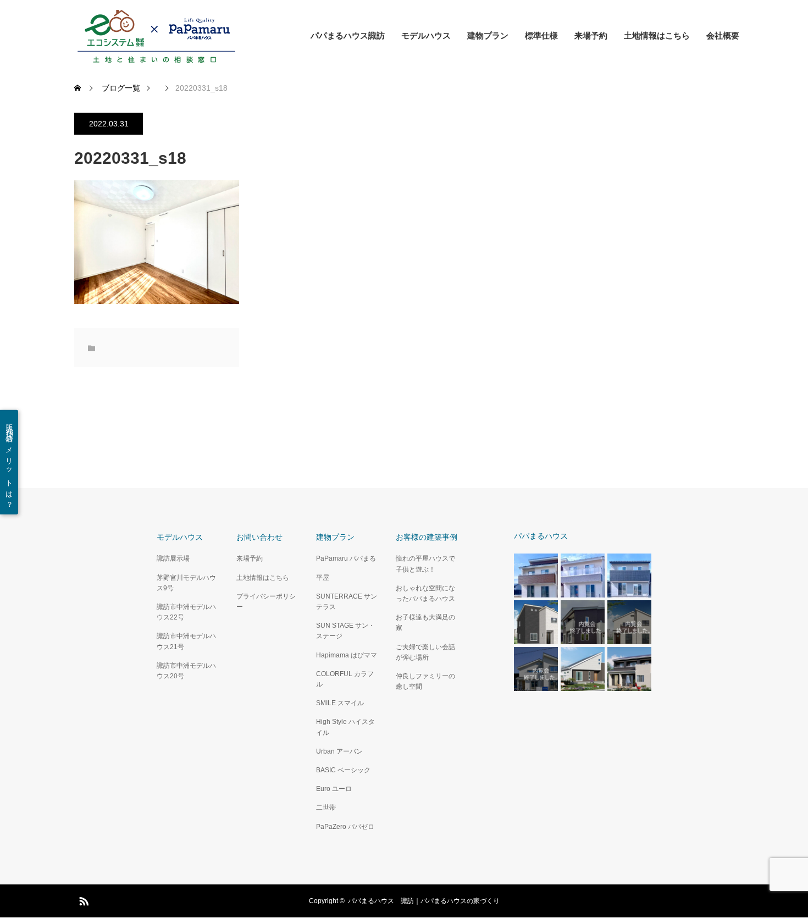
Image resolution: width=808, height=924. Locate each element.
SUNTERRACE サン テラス (346, 602)
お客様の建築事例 (426, 537)
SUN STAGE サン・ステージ (345, 631)
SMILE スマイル (340, 703)
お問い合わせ (259, 537)
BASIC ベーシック (343, 770)
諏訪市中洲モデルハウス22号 (186, 612)
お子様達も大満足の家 (425, 622)
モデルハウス (426, 35)
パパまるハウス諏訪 (348, 35)
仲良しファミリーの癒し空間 (425, 681)
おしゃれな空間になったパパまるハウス (425, 593)
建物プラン (487, 35)
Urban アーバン (339, 751)
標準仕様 (541, 35)
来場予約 (590, 35)
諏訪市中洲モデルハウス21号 (186, 641)
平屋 (322, 578)
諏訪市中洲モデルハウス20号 (186, 671)
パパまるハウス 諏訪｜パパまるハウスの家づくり (424, 901)
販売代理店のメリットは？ (9, 462)
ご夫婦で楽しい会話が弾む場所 (425, 652)
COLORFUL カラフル (345, 679)
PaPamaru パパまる (346, 558)
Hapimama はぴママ (346, 655)
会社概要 (722, 35)
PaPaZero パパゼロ (345, 827)
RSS (82, 899)
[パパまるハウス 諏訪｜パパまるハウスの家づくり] (156, 36)
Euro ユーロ (334, 789)
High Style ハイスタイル (345, 727)
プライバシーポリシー (266, 602)
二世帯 (326, 807)
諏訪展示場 (173, 558)
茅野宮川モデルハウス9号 (186, 583)
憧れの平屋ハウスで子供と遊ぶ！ (425, 564)
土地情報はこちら (657, 35)
